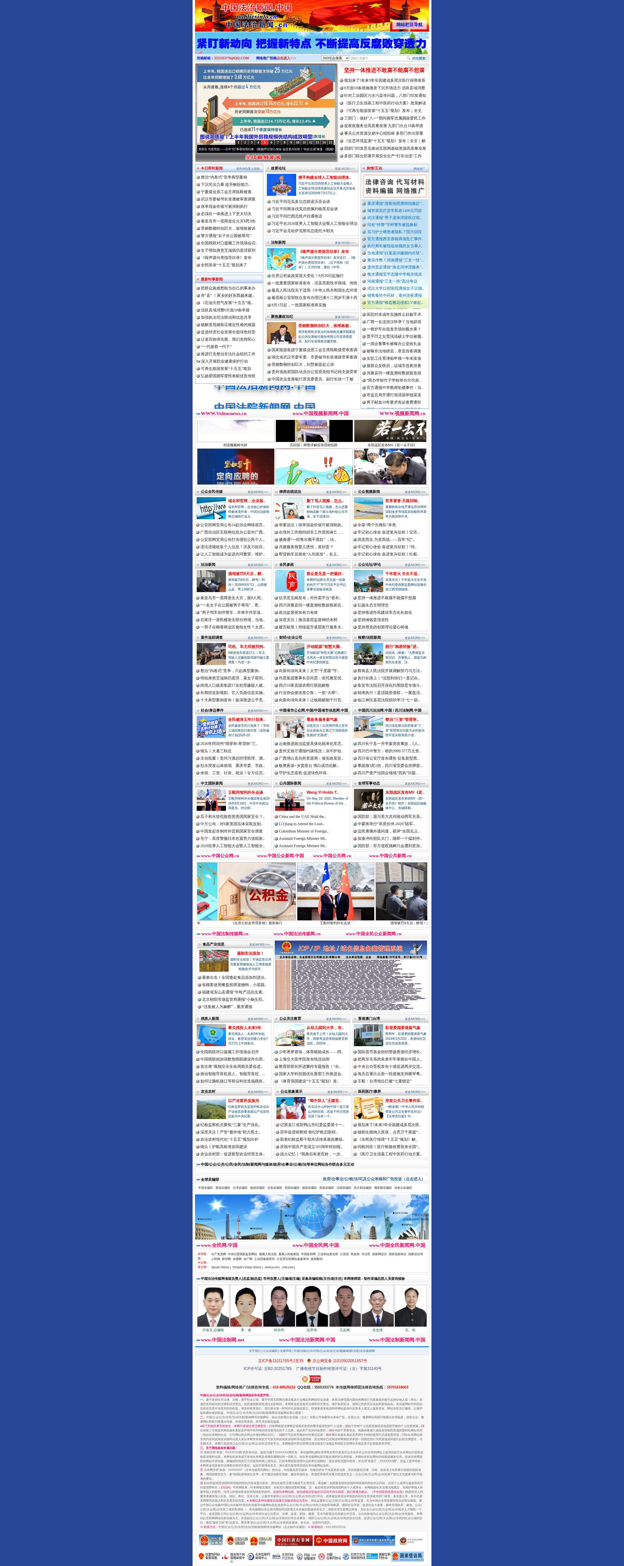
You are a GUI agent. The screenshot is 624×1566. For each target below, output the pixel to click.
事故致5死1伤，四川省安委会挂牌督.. (390, 765)
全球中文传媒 (235, 14)
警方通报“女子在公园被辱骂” (226, 236)
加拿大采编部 (403, 1187)
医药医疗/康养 (369, 1091)
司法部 (365, 1254)
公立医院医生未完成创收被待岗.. (395, 408)
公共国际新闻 (290, 783)
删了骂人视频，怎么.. (325, 501)
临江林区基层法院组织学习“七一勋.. (389, 700)
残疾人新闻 (210, 1018)
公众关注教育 (290, 1018)
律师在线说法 (290, 491)
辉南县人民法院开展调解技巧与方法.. (390, 671)
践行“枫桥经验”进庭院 (385, 923)
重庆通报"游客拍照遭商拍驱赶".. (395, 203)
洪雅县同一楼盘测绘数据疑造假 (394, 320)
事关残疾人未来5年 (245, 1028)
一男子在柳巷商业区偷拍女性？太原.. (232, 627)
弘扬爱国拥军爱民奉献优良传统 (228, 376)
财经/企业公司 (290, 637)
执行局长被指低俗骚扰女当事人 (394, 246)
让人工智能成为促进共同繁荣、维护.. (232, 554)
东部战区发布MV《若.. (404, 792)
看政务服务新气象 (322, 719)
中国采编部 (205, 1187)
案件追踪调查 (212, 637)
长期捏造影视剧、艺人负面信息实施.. (232, 693)
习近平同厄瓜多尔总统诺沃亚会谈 (301, 201)
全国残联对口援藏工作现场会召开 (229, 1052)
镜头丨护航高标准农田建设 (223, 1147)
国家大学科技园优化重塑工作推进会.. (311, 1074)
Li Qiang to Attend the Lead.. (301, 824)
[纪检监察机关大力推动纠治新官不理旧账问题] (312, 48)
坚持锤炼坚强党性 (373, 620)
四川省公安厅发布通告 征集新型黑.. (388, 758)
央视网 (237, 1259)
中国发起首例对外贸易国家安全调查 (231, 831)
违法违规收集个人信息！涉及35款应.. (232, 547)
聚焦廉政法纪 (282, 316)
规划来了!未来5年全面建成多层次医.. (389, 1125)
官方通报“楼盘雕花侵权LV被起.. (395, 302)
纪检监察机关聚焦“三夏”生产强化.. (230, 1125)
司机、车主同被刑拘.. (246, 646)
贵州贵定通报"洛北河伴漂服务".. (395, 267)
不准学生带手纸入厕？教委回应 (394, 379)
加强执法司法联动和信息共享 (226, 317)
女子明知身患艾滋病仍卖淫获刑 (228, 250)
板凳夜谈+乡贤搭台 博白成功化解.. (309, 765)
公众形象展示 (291, 1091)
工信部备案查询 (264, 1259)
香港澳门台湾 (369, 1018)
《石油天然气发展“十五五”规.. (227, 303)
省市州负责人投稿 (248, 168)
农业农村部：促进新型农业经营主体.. (232, 1154)
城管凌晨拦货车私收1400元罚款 (394, 210)
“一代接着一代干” (216, 347)
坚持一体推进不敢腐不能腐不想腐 (384, 70)
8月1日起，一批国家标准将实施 (299, 305)
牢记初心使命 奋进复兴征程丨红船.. (388, 554)
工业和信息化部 (328, 1254)
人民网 (215, 1259)
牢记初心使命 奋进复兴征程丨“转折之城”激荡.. (212, 149)
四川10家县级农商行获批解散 (304, 685)
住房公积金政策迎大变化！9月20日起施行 (308, 276)
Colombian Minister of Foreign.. (304, 831)
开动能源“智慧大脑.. (324, 646)
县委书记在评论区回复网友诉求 (394, 393)
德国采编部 (309, 1187)
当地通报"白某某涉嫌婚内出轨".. (395, 253)
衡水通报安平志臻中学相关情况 (394, 274)
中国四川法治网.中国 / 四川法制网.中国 (389, 710)
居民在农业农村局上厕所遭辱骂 (394, 400)
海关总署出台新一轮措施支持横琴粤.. (390, 1074)
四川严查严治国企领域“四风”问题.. (388, 773)
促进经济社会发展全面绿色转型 (228, 332)
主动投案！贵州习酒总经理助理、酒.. (232, 758)
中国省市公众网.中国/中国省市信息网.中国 (313, 710)
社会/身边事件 (212, 710)
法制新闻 (278, 242)
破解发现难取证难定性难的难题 (228, 325)
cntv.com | (288, 1267)
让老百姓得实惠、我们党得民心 (228, 339)
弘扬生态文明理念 (373, 605)
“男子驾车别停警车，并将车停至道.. (231, 612)
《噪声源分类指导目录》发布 (226, 258)
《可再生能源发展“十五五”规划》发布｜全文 (383, 111)
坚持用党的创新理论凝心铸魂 (383, 627)
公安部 (344, 1254)
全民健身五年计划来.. (246, 719)
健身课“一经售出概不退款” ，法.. (307, 539)
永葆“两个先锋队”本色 (377, 525)
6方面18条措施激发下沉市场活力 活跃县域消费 (384, 88)
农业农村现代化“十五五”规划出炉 (229, 1139)
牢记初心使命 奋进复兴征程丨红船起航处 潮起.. (281, 149)
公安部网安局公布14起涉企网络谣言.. (232, 525)
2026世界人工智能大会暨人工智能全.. (232, 846)
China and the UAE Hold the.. (302, 816)
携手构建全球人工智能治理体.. (324, 177)
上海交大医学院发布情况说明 (304, 1059)
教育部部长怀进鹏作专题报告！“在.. (310, 1066)
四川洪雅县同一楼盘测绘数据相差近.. (311, 605)
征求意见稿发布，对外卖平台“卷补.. (310, 598)
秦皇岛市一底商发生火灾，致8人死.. (231, 598)
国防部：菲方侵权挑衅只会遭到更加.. (390, 846)
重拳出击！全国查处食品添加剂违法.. (234, 977)
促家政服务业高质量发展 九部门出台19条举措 (383, 126)
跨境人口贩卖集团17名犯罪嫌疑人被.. (232, 685)
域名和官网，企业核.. (246, 501)
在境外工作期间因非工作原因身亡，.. (311, 532)
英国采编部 (292, 1187)
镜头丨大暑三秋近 (216, 751)
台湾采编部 (240, 1187)
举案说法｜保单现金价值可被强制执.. (311, 525)
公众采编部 (270, 1351)
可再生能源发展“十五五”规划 (226, 369)
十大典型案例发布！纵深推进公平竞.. (232, 700)
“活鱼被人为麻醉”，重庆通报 (227, 1007)
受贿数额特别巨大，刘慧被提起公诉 (303, 364)
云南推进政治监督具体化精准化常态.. (311, 744)
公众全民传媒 (212, 491)
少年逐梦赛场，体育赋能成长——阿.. (311, 1052)
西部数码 (316, 1259)
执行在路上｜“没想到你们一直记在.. (389, 678)
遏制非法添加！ (250, 953)
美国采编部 (257, 1187)
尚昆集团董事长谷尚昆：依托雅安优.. (311, 678)
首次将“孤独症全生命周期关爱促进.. (231, 1066)
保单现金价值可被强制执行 (224, 206)
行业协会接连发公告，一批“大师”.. (309, 693)
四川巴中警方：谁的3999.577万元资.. (389, 751)
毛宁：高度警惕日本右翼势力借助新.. (232, 838)
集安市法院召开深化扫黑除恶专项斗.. (390, 685)
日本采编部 (274, 1187)
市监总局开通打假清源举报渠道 (394, 342)
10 (297, 142)
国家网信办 (379, 1254)
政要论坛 (278, 168)
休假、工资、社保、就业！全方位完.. (232, 773)
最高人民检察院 (289, 1254)
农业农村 (208, 1091)
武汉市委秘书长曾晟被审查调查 (228, 199)
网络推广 (419, 168)
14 (324, 142)
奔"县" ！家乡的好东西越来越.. (227, 295)
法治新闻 (208, 564)
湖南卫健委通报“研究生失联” (392, 386)
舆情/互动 (374, 168)
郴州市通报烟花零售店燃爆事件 (394, 371)
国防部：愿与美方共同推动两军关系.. (390, 816)
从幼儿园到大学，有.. (325, 1028)
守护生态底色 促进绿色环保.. (304, 773)
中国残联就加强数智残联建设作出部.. (232, 1059)
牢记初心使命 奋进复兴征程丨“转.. (387, 547)
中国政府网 (308, 1254)
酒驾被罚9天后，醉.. (245, 574)
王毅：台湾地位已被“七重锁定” (385, 1081)
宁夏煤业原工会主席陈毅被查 (226, 192)
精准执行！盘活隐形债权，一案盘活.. (390, 693)
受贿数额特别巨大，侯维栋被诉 (228, 228)
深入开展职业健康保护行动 (224, 361)
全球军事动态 (369, 783)
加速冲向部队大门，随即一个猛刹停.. (390, 838)
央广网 (248, 1259)
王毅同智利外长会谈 (245, 792)
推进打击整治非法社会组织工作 (228, 354)
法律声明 (286, 1351)
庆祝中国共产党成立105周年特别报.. (311, 1147)
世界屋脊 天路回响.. (402, 501)
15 (330, 142)
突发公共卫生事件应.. (403, 1101)
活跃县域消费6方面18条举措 (225, 310)
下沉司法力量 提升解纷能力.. (226, 184)
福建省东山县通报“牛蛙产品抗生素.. (233, 992)
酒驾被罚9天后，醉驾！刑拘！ (307, 923)
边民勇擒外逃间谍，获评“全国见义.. (389, 831)
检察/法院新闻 (369, 637)
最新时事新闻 (212, 279)
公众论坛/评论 (369, 564)
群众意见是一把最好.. (325, 574)
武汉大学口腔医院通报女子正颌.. (395, 288)
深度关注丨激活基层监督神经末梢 (308, 620)
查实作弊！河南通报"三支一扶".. (395, 260)
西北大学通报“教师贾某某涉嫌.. (394, 364)
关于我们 (255, 1351)
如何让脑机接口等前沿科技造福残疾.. (232, 1081)
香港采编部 (222, 1187)
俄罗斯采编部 (383, 1187)
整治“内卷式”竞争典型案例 (224, 177)
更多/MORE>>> (345, 168)
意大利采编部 (362, 1187)
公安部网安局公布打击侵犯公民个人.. (232, 539)
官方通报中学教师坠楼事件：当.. (395, 335)
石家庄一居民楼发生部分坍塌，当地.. (232, 620)
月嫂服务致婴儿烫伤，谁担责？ (306, 547)
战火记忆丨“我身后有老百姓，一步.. (311, 1154)
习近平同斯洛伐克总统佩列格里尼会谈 (305, 209)
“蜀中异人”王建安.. (324, 1101)
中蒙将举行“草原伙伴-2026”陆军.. (386, 824)
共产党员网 (218, 1254)
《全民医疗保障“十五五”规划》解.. (388, 1139)
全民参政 (286, 564)
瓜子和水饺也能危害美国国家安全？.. (232, 816)
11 (304, 142)
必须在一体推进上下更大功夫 (226, 214)
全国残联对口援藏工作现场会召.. (229, 243)
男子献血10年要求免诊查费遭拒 (394, 349)
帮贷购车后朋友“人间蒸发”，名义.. (309, 554)
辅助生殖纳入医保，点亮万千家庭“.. (389, 1132)
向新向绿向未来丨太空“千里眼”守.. (309, 671)
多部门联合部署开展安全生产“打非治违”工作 (383, 156)
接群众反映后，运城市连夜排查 (394, 313)
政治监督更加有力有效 (298, 612)
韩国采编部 (326, 1187)
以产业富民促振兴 (243, 1101)
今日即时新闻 (212, 168)
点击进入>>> (286, 58)
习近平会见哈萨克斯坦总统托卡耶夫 (303, 231)
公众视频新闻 (369, 491)
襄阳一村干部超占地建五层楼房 (394, 357)
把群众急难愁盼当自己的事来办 (228, 288)
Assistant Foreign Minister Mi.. (303, 838)
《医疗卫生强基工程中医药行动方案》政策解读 (385, 103)
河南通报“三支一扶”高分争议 (392, 281)
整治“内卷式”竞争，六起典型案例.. (230, 671)
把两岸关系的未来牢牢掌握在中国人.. (390, 1059)
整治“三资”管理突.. (402, 719)
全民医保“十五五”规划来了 (224, 265)
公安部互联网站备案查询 (293, 1259)
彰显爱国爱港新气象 (402, 1028)
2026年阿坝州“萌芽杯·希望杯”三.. (229, 744)
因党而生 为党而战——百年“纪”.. (386, 539)
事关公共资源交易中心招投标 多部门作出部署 (383, 133)
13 (317, 142)
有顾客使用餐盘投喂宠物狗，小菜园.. (234, 985)
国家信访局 (415, 1254)
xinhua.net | (272, 1267)
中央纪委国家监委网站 (242, 1254)
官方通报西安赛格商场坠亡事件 (394, 239)
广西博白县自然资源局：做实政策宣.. (311, 758)
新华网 (226, 1259)
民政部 (355, 1254)
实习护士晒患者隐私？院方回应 (394, 232)
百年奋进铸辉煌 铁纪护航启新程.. (309, 1132)
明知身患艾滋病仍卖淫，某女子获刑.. (232, 678)
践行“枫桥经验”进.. (402, 646)
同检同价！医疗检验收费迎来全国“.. (389, 1147)
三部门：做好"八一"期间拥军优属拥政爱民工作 (385, 118)
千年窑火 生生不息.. (402, 574)
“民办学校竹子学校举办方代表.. (394, 327)
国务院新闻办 (397, 1254)
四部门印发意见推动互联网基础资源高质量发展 (385, 148)
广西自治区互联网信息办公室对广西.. (232, 532)
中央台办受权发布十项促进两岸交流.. (390, 1066)
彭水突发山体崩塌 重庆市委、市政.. (232, 765)
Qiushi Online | (221, 1267)
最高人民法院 (268, 1254)
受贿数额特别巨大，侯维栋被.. (324, 326)
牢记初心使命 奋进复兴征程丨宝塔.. (388, 532)
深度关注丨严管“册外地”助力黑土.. (230, 1132)
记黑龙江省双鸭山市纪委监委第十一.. (312, 1125)
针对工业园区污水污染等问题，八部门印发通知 (385, 95)
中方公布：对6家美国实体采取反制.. (231, 824)
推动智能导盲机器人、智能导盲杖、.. (232, 1074)
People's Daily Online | (248, 1267)
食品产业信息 (213, 944)
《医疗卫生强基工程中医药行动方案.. (390, 1154)
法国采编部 (344, 1187)
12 (310, 142)
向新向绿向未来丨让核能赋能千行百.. (311, 700)
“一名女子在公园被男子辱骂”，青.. (230, 605)
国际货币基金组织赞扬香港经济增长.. (390, 1052)
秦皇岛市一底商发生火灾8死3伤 (228, 221)
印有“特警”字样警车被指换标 (392, 225)
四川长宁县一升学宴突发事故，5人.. (389, 744)
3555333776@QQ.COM (231, 58)
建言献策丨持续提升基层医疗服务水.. (311, 627)
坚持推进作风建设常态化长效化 (385, 612)
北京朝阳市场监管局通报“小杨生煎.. (233, 999)
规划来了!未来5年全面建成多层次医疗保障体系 (384, 80)
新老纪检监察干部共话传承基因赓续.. (312, 1139)
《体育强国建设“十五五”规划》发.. (309, 1081)
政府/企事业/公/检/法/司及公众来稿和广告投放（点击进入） (374, 1179)
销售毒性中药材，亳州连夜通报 (394, 295)
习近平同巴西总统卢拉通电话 (297, 216)
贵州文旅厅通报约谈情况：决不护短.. (311, 751)
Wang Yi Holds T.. (322, 792)
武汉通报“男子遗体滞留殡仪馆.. (394, 218)
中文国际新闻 (212, 783)
